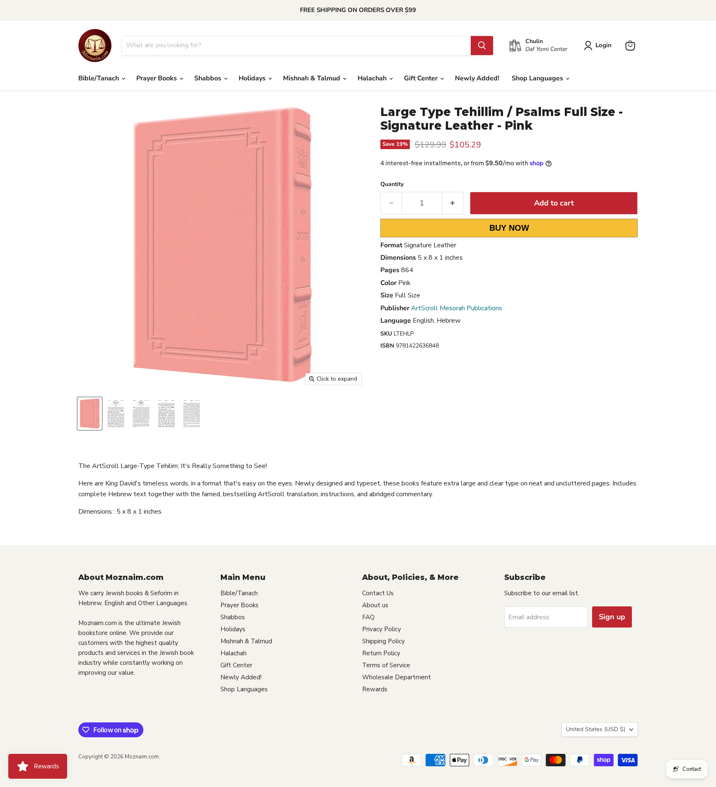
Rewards (374, 689)
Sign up (612, 617)
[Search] (482, 45)
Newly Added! (477, 78)
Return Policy (381, 653)
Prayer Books (157, 78)
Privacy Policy (381, 629)
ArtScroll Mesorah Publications (456, 308)
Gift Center (421, 78)
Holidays (253, 78)
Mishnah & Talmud (312, 78)
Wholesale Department (396, 677)
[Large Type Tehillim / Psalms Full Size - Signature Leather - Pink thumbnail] (89, 413)
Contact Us (378, 593)
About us (375, 605)
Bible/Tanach (99, 78)
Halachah (373, 78)
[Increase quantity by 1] (452, 203)
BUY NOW (509, 227)
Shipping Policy (383, 641)
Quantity (392, 184)
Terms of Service (386, 665)
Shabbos (208, 78)
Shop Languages (538, 78)
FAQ (368, 617)
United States (595, 729)
